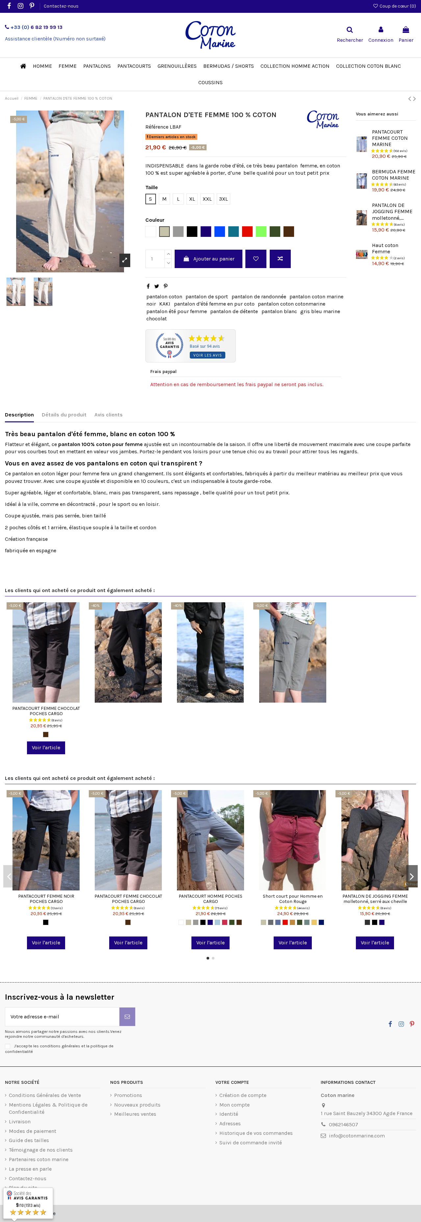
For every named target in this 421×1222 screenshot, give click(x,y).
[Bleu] (278, 922)
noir (151, 304)
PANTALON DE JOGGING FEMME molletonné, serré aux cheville (375, 899)
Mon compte (234, 1105)
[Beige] (188, 922)
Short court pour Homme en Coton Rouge (293, 899)
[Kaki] (232, 922)
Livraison (20, 1121)
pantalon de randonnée (259, 296)
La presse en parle (30, 1169)
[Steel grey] (270, 922)
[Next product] (414, 98)
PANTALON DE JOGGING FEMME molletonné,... (392, 211)
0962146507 (343, 1124)
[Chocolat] (45, 734)
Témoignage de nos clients (41, 1150)
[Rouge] (285, 922)
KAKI (164, 304)
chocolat (156, 318)
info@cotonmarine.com (357, 1136)
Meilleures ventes (135, 1114)
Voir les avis (207, 355)
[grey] (307, 922)
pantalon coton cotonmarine (291, 304)
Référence (156, 127)
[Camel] (292, 922)
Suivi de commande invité (250, 1142)
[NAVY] (321, 922)
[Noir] (45, 922)
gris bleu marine (320, 311)
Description (19, 414)
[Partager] (148, 286)
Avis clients (108, 414)
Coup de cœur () (397, 6)
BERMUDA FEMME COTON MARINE (393, 174)
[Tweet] (156, 286)
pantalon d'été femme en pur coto (214, 304)
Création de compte (242, 1095)
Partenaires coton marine (38, 1159)
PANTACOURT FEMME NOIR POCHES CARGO (46, 899)
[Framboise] (224, 922)
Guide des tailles (29, 1140)
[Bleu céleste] (217, 922)
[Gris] (195, 922)
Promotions (128, 1095)
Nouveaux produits (137, 1105)
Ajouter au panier (214, 259)
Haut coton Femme (385, 248)
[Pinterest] (165, 286)
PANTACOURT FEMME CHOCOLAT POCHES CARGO (46, 711)
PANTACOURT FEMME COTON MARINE (390, 138)
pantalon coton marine (316, 296)
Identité (228, 1114)
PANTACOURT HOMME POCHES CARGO (210, 899)
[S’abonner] (127, 1017)
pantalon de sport (207, 296)
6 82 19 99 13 (36, 27)
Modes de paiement (32, 1131)
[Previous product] (410, 98)
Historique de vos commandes (256, 1133)
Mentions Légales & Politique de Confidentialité (48, 1108)
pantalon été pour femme (176, 311)
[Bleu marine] (210, 922)
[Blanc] (181, 922)
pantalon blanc (279, 311)
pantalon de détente (234, 311)
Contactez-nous (61, 6)
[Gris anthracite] (367, 922)
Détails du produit (64, 414)
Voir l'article (46, 747)
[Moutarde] (314, 922)
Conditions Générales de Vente (45, 1095)
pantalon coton (164, 296)
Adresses (230, 1123)
